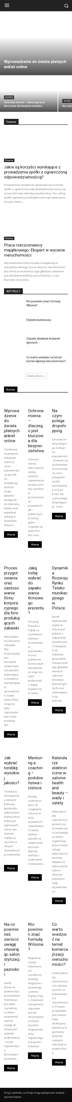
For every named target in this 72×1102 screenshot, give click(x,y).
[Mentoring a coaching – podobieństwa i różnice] (36, 749)
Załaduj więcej (35, 376)
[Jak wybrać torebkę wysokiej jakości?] (12, 749)
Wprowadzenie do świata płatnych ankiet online (12, 425)
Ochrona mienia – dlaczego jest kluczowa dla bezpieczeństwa (36, 430)
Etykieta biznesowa (38, 320)
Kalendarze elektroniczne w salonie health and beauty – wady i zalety (60, 780)
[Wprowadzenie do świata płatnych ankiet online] (36, 43)
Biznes (9, 97)
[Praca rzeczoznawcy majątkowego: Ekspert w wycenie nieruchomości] (36, 224)
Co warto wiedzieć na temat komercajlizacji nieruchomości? (60, 944)
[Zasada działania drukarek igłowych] (13, 343)
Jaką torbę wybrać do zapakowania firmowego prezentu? (36, 590)
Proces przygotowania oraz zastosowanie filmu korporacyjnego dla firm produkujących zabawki (12, 598)
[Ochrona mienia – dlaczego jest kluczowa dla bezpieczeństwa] (29, 94)
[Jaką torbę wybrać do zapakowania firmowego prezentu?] (36, 559)
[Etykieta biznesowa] (13, 325)
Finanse (9, 160)
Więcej (11, 534)
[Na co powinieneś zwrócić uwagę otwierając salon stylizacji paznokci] (12, 915)
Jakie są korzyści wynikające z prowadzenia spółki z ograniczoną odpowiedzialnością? (35, 172)
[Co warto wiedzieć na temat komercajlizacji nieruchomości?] (13, 362)
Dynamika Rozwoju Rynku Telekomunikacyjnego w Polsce (60, 588)
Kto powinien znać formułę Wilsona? (35, 937)
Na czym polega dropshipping (59, 420)
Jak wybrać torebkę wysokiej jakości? (11, 770)
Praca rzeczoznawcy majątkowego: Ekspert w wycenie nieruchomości (34, 250)
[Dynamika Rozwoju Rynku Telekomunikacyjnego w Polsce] (60, 559)
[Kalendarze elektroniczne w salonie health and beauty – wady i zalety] (60, 749)
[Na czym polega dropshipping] (60, 402)
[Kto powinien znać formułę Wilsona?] (13, 306)
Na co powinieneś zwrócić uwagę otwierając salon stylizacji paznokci (12, 949)
